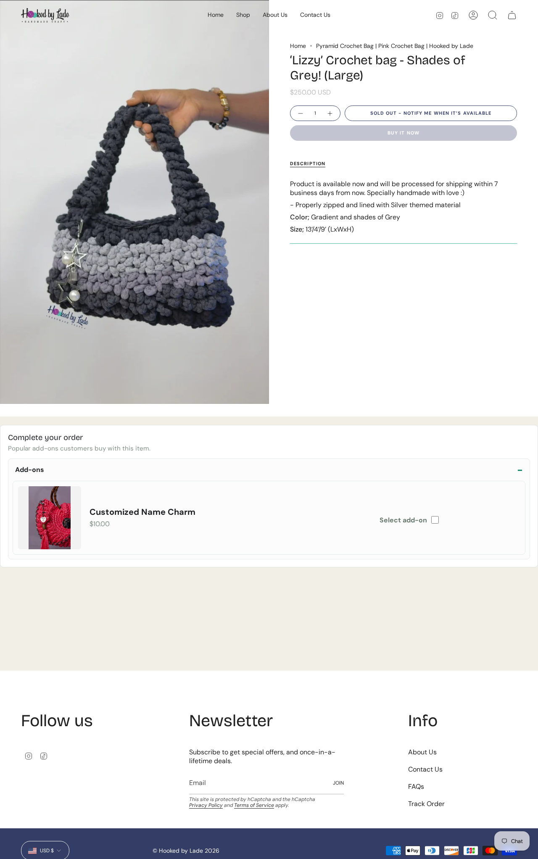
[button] (243, 15)
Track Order (426, 803)
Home (298, 46)
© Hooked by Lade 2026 (186, 850)
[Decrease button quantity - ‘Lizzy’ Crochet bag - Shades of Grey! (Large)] (300, 113)
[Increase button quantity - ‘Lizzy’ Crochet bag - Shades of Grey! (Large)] (330, 113)
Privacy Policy (206, 805)
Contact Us (425, 769)
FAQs (416, 786)
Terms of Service (254, 805)
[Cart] (512, 15)
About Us (422, 752)
